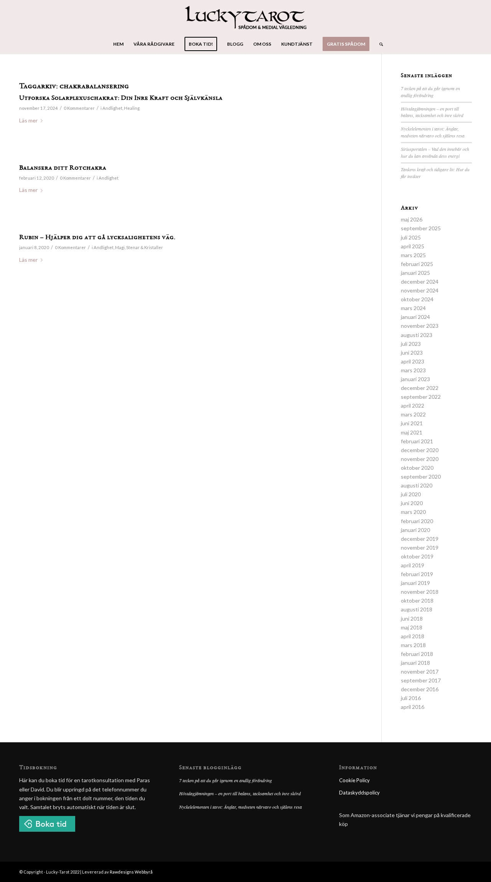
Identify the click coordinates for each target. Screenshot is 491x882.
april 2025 (412, 246)
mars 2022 (413, 414)
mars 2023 (413, 370)
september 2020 (421, 476)
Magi (120, 247)
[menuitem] (118, 44)
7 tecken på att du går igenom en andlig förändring (430, 91)
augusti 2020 (416, 485)
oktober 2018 (417, 600)
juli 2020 (411, 494)
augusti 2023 (416, 335)
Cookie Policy (354, 780)
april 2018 (412, 636)
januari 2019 (415, 583)
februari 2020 (417, 521)
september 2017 (421, 680)
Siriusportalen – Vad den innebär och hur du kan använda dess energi (435, 152)
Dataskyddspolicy (359, 793)
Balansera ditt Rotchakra (62, 168)
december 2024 (419, 281)
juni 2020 (412, 503)
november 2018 (419, 591)
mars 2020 (413, 512)
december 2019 (419, 538)
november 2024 (419, 290)
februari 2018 (417, 654)
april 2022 (412, 405)
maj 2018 (411, 627)
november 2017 (419, 671)
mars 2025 (413, 255)
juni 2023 (412, 352)
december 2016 (419, 689)
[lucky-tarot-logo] (245, 17)
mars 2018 (413, 645)
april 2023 (412, 361)
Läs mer (28, 120)
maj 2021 (411, 432)
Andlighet (112, 108)
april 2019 (412, 565)
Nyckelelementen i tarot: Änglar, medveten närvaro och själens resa (433, 132)
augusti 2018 (416, 609)
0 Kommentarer (79, 108)
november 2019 (419, 547)
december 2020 (419, 450)
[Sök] (378, 44)
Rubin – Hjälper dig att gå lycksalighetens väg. (97, 237)
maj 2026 (411, 219)
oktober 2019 (417, 556)
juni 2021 (412, 423)
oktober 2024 (417, 299)
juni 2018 (412, 618)
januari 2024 (415, 317)
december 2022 (419, 388)
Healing (132, 108)
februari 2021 (417, 441)
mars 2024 (413, 308)
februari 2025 (417, 264)
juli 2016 (411, 698)
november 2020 (419, 459)
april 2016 (412, 707)
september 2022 (421, 396)
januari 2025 (415, 272)
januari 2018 (415, 662)
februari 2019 (417, 574)
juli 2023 (411, 343)
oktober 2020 (417, 467)
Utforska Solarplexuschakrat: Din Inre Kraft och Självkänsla (120, 98)
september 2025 (421, 228)
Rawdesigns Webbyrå (131, 871)
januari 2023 (415, 379)
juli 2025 (411, 237)
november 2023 (419, 325)
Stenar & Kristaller (144, 247)
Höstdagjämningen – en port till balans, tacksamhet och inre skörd (432, 112)
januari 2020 (415, 530)
